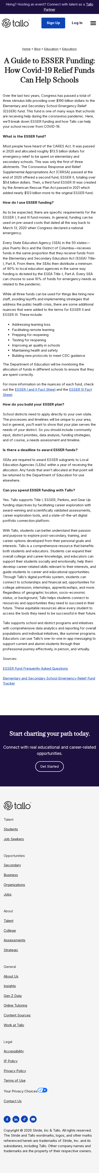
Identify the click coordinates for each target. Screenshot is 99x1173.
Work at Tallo (14, 1025)
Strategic (11, 950)
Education (51, 49)
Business (11, 875)
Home (26, 49)
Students (11, 829)
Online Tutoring (15, 1005)
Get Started (49, 766)
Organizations (14, 885)
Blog (37, 49)
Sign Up (53, 23)
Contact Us (13, 1101)
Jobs (8, 894)
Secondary (12, 865)
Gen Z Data (13, 996)
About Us (11, 976)
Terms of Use (15, 1080)
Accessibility (14, 1051)
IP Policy (10, 1061)
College (10, 930)
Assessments (14, 940)
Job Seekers (14, 839)
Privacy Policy (15, 1071)
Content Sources (17, 1015)
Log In (77, 23)
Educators (69, 49)
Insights (10, 986)
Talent (8, 920)
